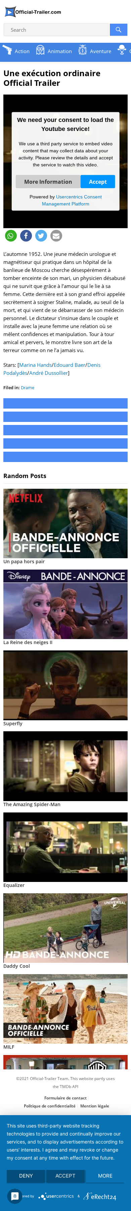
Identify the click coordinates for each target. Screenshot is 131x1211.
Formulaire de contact (65, 1098)
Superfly (13, 723)
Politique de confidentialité (50, 1106)
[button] (11, 236)
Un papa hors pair (24, 561)
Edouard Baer (69, 364)
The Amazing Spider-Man (31, 804)
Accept (98, 181)
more (105, 1176)
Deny (26, 1176)
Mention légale (94, 1106)
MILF (8, 1047)
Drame (27, 388)
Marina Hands (35, 364)
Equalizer (14, 885)
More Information (48, 181)
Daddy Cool (16, 966)
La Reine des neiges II (27, 642)
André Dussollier (48, 372)
